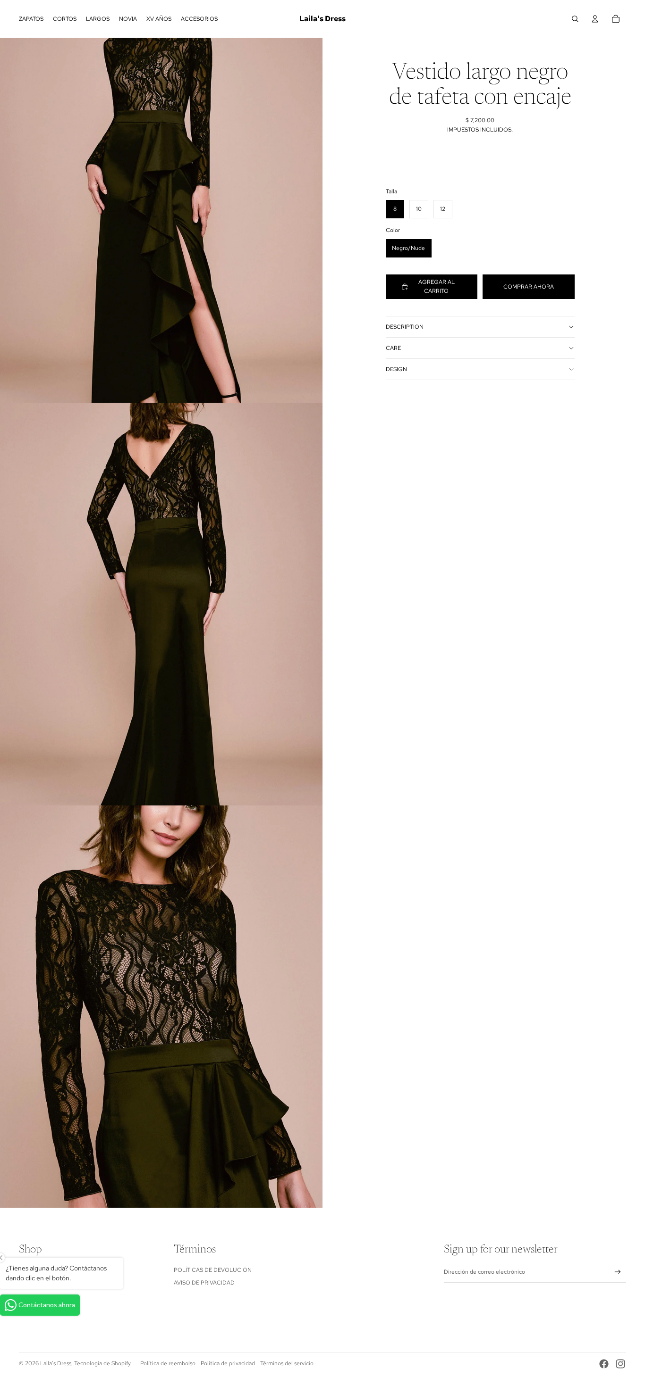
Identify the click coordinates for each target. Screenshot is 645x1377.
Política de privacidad (228, 1363)
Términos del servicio (287, 1363)
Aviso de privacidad (204, 1282)
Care (393, 348)
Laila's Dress (55, 1363)
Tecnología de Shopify (102, 1363)
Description (405, 327)
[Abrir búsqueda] (575, 18)
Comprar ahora (528, 286)
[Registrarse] (618, 1272)
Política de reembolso (167, 1363)
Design (396, 369)
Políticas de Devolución (213, 1270)
